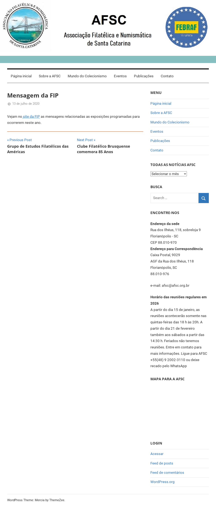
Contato (167, 76)
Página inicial (21, 76)
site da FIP (31, 116)
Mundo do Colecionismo (87, 76)
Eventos (120, 76)
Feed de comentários (167, 472)
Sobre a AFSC (50, 76)
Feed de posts (161, 463)
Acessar (156, 454)
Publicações (144, 76)
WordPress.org (162, 482)
